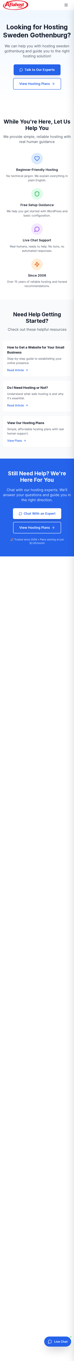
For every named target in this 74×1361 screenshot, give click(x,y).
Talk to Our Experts (39, 70)
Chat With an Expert (40, 513)
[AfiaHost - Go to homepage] (15, 5)
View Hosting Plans (34, 84)
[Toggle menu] (67, 5)
